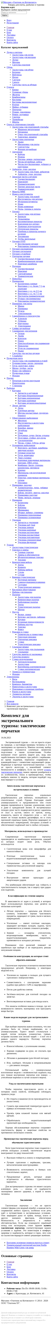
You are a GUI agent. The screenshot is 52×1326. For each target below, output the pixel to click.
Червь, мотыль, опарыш (29, 497)
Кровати (22, 567)
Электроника (13, 677)
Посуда (15, 612)
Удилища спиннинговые (29, 540)
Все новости (12, 704)
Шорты (15, 122)
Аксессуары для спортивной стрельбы (30, 127)
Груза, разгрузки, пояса (23, 366)
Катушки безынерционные (30, 395)
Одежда (10, 87)
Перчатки (16, 109)
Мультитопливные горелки (31, 557)
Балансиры (23, 502)
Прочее (10, 378)
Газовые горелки (26, 552)
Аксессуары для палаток (29, 597)
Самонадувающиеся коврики (31, 582)
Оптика (15, 211)
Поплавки (22, 482)
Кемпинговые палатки (28, 599)
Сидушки (22, 584)
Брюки (15, 89)
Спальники (23, 652)
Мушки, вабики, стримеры (30, 512)
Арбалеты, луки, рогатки (24, 169)
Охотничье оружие (21, 256)
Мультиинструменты (28, 201)
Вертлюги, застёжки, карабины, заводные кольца (33, 449)
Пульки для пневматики (29, 298)
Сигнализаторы (25, 440)
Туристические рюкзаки (29, 644)
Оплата (10, 37)
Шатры (21, 609)
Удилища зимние (26, 527)
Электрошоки (24, 326)
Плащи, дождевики (21, 112)
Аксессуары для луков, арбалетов (33, 172)
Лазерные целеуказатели (29, 226)
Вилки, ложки (24, 614)
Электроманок (24, 313)
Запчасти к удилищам (28, 522)
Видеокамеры (18, 681)
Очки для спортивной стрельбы (33, 134)
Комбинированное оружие (30, 261)
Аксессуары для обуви (22, 70)
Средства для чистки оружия (26, 353)
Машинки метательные (29, 129)
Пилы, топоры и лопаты (29, 209)
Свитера (16, 117)
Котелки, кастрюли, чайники (31, 617)
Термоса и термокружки (23, 672)
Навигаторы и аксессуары (24, 686)
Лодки (15, 60)
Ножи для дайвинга (21, 371)
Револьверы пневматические (31, 301)
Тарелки (22, 627)
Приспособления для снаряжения (33, 343)
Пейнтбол (17, 278)
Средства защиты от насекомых (27, 654)
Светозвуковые (25, 274)
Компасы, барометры (22, 684)
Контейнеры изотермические (31, 667)
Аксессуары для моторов (24, 57)
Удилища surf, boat (26, 525)
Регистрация (13, 23)
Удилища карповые (27, 530)
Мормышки (23, 510)
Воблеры (22, 507)
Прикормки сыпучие (27, 495)
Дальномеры (24, 219)
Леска (20, 408)
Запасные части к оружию (24, 177)
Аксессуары (23, 664)
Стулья (21, 575)
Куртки (15, 104)
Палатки (16, 594)
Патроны (16, 266)
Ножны (21, 157)
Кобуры (21, 154)
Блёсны (21, 505)
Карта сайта (12, 42)
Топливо (22, 560)
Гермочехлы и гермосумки (30, 634)
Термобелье (17, 119)
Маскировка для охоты (28, 144)
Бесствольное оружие (28, 244)
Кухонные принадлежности (31, 622)
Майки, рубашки (20, 107)
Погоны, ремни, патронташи (31, 159)
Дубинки (22, 321)
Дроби (21, 336)
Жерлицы (22, 420)
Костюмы (16, 99)
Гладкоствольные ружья (29, 259)
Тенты (21, 604)
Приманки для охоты (22, 303)
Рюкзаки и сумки (20, 632)
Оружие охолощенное (22, 249)
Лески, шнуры (19, 405)
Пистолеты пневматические (31, 296)
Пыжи (21, 351)
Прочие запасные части (29, 186)
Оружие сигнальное (21, 251)
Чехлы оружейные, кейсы (30, 162)
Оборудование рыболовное (25, 418)
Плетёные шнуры (26, 410)
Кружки (21, 619)
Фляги (21, 629)
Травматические (25, 276)
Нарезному (23, 181)
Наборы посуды (25, 624)
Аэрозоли (22, 318)
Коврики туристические (23, 577)
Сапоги (15, 82)
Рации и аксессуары (21, 691)
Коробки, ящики (25, 428)
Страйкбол (17, 356)
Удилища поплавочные (29, 537)
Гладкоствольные (26, 269)
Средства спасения (21, 65)
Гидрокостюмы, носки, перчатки (27, 363)
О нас (9, 30)
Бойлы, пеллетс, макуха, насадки (33, 492)
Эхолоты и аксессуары (23, 696)
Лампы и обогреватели (29, 555)
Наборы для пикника (22, 592)
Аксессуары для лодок (22, 55)
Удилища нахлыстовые (29, 535)
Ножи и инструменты (22, 194)
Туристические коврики (29, 587)
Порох (21, 341)
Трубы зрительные (26, 239)
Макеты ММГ (18, 191)
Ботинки (16, 72)
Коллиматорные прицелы (30, 221)
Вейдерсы (17, 75)
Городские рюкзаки (27, 637)
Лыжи (21, 142)
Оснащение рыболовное (23, 445)
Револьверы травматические (31, 246)
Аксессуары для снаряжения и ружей (29, 361)
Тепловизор (23, 236)
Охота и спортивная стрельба (20, 124)
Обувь (9, 67)
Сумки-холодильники (22, 659)
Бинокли (22, 216)
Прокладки (23, 346)
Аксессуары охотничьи (23, 139)
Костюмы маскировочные (24, 102)
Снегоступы (23, 147)
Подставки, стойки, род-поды (32, 438)
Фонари (16, 376)
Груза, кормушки (26, 455)
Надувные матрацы (27, 579)
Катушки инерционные (29, 398)
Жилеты (16, 94)
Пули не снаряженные (28, 348)
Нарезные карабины (27, 264)
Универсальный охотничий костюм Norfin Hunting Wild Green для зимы (27, 1246)
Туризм (10, 545)
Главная (10, 27)
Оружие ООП (18, 241)
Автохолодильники (27, 662)
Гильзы (21, 333)
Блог (9, 32)
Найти (4, 15)
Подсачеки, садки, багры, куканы (33, 435)
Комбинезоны (18, 97)
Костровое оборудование (24, 589)
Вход (9, 20)
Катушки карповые (27, 400)
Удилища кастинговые (28, 532)
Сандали (16, 79)
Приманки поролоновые (29, 515)
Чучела (21, 311)
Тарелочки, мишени (27, 137)
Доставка (11, 35)
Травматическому (26, 189)
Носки (15, 77)
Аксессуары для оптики (29, 214)
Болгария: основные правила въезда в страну (28, 1242)
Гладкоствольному (26, 179)
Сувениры (17, 385)
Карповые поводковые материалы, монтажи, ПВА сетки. (34, 461)
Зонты (21, 565)
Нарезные (22, 271)
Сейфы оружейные (21, 328)
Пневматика (18, 281)
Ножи (20, 204)
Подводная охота (15, 358)
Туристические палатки (29, 607)
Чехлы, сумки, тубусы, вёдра (31, 443)
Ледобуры (22, 430)
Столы (21, 572)
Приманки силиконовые (29, 517)
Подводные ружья (20, 373)
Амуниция (17, 152)
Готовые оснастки (26, 453)
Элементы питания (21, 694)
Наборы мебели (25, 570)
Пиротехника (18, 383)
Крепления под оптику (29, 224)
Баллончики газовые (27, 283)
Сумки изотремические (29, 669)
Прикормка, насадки (22, 485)
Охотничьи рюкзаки (27, 639)
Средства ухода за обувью (24, 84)
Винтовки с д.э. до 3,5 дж (30, 291)
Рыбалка (11, 388)
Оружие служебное (21, 254)
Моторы (16, 62)
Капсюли (22, 338)
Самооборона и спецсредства (26, 316)
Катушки (16, 390)
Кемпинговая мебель (22, 562)
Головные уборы (20, 92)
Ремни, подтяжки (20, 114)
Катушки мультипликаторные (32, 403)
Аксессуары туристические (25, 547)
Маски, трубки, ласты (22, 368)
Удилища (16, 520)
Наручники (23, 323)
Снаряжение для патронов (24, 331)
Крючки (21, 470)
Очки (20, 433)
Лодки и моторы (14, 52)
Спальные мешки (20, 647)
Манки (21, 306)
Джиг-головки (24, 458)
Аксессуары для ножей (29, 196)
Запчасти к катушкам (28, 393)
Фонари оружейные (27, 149)
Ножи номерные (25, 206)
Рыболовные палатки (28, 602)
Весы (14, 679)
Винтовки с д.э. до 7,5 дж (30, 293)
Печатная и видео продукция (26, 380)
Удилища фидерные (27, 542)
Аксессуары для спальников (31, 649)
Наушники (23, 132)
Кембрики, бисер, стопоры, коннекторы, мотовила (31, 466)
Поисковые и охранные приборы (28, 689)
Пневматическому (26, 184)
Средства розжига (20, 657)
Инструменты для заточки (30, 199)
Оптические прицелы (28, 229)
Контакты (11, 40)
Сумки (21, 642)
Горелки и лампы (20, 550)
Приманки (23, 308)
